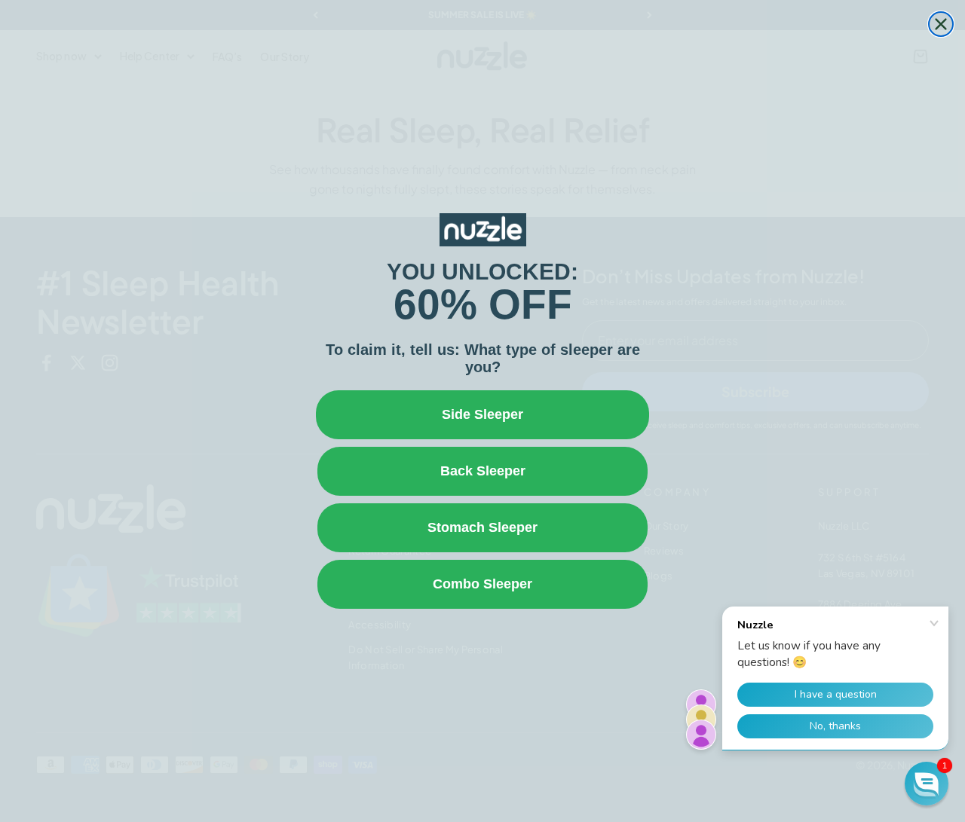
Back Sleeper (482, 470)
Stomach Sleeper (482, 527)
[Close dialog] (941, 24)
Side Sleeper (482, 414)
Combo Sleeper (482, 583)
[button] (926, 783)
